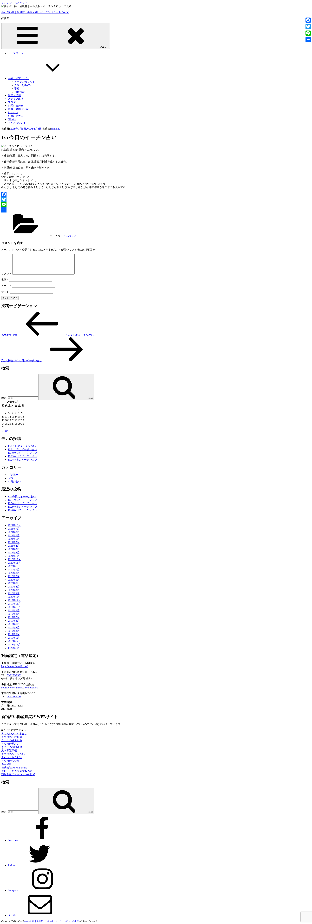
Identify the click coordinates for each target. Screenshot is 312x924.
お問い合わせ (15, 105)
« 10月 (4, 431)
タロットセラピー (11, 757)
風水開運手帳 (9, 750)
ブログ (12, 102)
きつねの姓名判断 (11, 740)
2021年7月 (14, 535)
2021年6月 (14, 538)
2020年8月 (14, 573)
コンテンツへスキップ (14, 2)
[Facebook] (156, 194)
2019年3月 (14, 631)
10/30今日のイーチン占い (22, 452)
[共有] (156, 209)
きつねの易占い (10, 743)
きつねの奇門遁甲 (11, 747)
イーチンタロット (24, 81)
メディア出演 (15, 98)
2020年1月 (14, 596)
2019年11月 (14, 603)
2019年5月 (14, 624)
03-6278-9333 (14, 675)
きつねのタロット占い (14, 733)
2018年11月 (14, 644)
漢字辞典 (6, 764)
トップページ (15, 53)
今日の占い (69, 236)
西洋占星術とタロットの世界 (18, 774)
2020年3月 (14, 590)
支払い (12, 119)
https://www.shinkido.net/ (14, 666)
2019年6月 (14, 620)
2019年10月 (14, 607)
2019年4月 (14, 627)
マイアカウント (17, 122)
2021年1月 (14, 556)
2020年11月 (14, 562)
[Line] (156, 204)
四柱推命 (19, 92)
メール (6, 285)
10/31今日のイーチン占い (22, 449)
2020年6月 (14, 579)
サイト (5, 291)
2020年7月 (14, 576)
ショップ (13, 112)
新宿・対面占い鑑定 (19, 109)
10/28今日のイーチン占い (22, 459)
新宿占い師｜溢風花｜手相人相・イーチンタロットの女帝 (35, 12)
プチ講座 (13, 474)
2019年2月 (14, 634)
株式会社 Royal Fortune (14, 767)
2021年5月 (14, 542)
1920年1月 (14, 648)
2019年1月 (14, 637)
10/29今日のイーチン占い (22, 456)
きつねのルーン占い (13, 754)
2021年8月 (14, 532)
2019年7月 (14, 617)
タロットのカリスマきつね (16, 771)
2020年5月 (14, 583)
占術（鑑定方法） (18, 78)
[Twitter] (156, 199)
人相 (10, 478)
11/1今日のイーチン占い (22, 446)
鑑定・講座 (14, 95)
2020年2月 (14, 593)
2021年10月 (14, 525)
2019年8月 (14, 613)
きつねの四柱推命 (11, 737)
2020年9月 (14, 569)
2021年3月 (14, 549)
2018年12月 (14, 641)
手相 (17, 88)
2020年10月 (14, 566)
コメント (6, 273)
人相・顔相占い (23, 85)
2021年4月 (14, 545)
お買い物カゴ (15, 115)
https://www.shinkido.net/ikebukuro (19, 687)
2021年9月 (14, 528)
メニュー (104, 47)
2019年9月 (14, 610)
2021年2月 (14, 552)
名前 (4, 279)
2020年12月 (14, 559)
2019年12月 (14, 600)
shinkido (55, 128)
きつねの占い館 (10, 760)
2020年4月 (14, 586)
